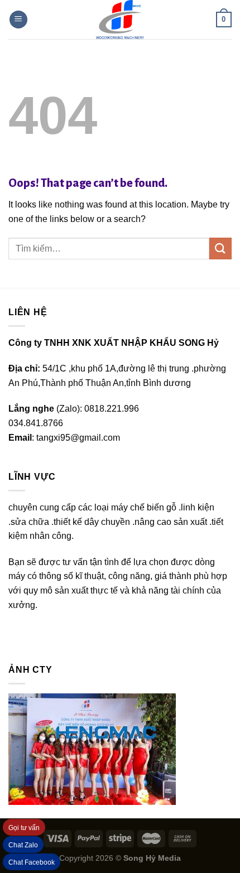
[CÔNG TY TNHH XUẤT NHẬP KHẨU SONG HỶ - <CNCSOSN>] (120, 19)
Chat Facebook (31, 862)
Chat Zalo (23, 845)
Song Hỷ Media (152, 857)
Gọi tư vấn (24, 828)
